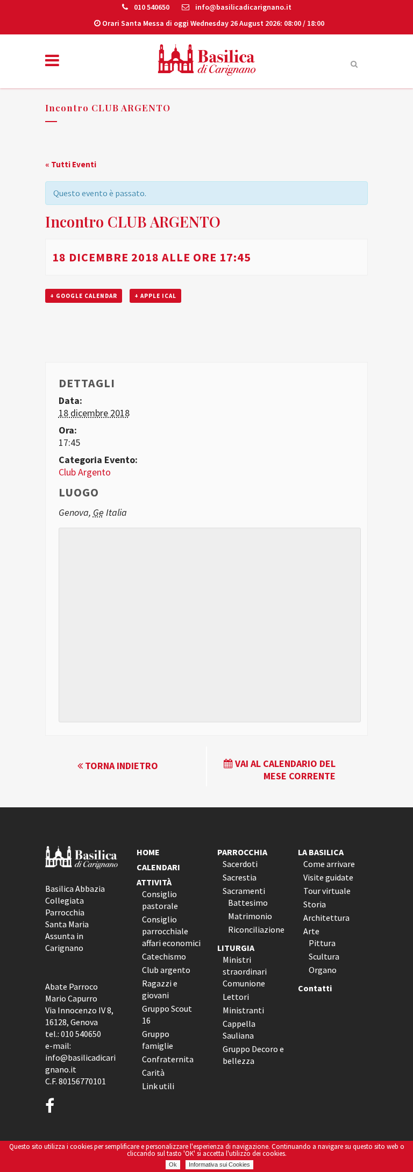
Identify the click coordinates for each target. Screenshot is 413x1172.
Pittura (322, 942)
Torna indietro (120, 765)
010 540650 (150, 7)
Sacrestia (240, 877)
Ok (173, 1164)
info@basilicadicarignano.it (242, 7)
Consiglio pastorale (160, 900)
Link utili (158, 1086)
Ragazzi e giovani (159, 989)
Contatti (315, 988)
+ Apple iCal (155, 296)
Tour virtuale (327, 890)
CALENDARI (158, 867)
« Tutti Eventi (70, 164)
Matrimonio (250, 916)
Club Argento (85, 472)
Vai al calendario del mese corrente (284, 769)
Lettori (236, 996)
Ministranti (243, 1010)
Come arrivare (329, 863)
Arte (311, 931)
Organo (323, 969)
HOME (148, 852)
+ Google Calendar (83, 296)
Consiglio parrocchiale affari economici (171, 931)
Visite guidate (328, 877)
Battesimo (248, 902)
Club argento (166, 969)
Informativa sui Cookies (219, 1164)
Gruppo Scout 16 (167, 1014)
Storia (314, 904)
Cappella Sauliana (239, 1029)
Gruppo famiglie (157, 1039)
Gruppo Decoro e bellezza (253, 1054)
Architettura (326, 917)
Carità (153, 1072)
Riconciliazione (256, 929)
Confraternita (168, 1059)
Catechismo (164, 956)
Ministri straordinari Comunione (245, 971)
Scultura (324, 956)
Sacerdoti (240, 863)
